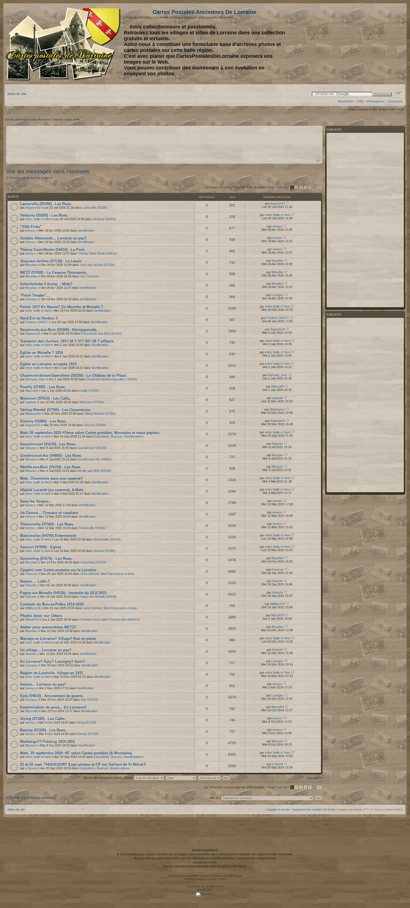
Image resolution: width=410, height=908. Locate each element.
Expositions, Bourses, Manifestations (119, 436)
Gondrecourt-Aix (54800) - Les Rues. (51, 455)
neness (30, 230)
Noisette (31, 448)
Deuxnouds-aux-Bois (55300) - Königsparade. (58, 330)
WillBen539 (32, 608)
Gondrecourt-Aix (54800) (95, 459)
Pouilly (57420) (89, 390)
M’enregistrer (376, 101)
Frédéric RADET (36, 322)
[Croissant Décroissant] (214, 777)
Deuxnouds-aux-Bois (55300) (101, 333)
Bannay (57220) (87, 734)
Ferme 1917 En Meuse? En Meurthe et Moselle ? (61, 307)
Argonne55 (32, 207)
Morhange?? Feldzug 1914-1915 (47, 741)
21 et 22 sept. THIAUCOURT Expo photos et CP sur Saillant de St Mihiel (81, 764)
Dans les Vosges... (36, 501)
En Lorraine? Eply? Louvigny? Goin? (52, 661)
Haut (318, 160)
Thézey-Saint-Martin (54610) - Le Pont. (52, 250)
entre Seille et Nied (37, 219)
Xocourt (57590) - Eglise (40, 547)
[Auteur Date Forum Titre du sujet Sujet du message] (181, 777)
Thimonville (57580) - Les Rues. (47, 524)
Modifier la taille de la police (398, 92)
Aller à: (214, 797)
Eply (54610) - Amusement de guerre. (52, 696)
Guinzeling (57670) (93, 562)
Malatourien (33, 413)
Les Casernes (89, 276)
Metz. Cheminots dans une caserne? (51, 478)
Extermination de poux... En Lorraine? (53, 707)
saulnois (31, 402)
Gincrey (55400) (95, 425)
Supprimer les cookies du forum (313, 809)
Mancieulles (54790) (107, 539)
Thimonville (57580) (92, 528)
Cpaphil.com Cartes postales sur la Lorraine (58, 570)
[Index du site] (64, 44)
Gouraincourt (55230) (92, 448)
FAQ (360, 101)
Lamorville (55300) (94, 207)
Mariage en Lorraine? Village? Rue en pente (58, 638)
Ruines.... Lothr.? (35, 581)
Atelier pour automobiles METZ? (48, 627)
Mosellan (31, 264)
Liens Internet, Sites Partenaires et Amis (107, 573)
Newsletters (346, 101)
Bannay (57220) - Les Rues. (43, 730)
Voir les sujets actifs (67, 119)
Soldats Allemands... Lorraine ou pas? (53, 238)
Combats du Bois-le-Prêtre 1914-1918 (51, 604)
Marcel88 (31, 390)
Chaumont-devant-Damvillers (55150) (111, 379)
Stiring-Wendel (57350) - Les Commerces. (55, 410)
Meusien (31, 459)
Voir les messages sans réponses (28, 119)
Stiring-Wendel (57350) (100, 413)
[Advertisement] (358, 44)
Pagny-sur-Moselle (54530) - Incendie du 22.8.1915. (63, 593)
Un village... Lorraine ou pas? (45, 650)
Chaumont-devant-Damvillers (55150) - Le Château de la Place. (73, 375)
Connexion (395, 101)
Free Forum (218, 878)
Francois (31, 573)
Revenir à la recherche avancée (31, 177)
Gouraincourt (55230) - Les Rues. (48, 444)
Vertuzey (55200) (104, 219)
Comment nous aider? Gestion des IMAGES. (109, 619)
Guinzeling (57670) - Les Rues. (46, 558)
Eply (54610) (89, 699)
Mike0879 (31, 619)
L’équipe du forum (278, 809)
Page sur (277, 187)
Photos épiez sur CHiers (41, 616)
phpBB (192, 875)
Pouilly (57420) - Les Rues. (43, 387)
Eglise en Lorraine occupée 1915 (48, 364)
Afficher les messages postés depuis (108, 777)
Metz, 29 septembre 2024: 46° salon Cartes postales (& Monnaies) (76, 753)
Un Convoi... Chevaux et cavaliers (49, 513)
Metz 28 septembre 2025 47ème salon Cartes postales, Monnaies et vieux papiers (89, 433)
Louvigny (31, 299)
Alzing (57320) (86, 722)
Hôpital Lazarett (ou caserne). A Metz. (52, 490)
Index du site (17, 93)
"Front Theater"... (35, 295)
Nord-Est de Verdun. (37, 318)
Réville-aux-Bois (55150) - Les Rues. (50, 467)
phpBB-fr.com (214, 886)
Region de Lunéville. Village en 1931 (51, 673)
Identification (86, 230)
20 (319, 187)
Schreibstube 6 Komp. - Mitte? (46, 284)
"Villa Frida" (30, 227)
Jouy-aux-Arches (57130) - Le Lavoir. (51, 261)
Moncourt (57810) (91, 402)
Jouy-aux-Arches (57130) (97, 264)
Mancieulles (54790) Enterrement (48, 536)
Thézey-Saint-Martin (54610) (97, 253)
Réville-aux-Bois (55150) (94, 470)
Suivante (313, 778)
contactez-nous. (205, 862)
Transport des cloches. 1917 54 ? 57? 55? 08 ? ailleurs (67, 341)
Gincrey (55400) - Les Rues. (43, 421)
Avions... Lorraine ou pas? (43, 684)
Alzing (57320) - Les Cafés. (43, 719)
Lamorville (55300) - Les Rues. (46, 204)
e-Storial (31, 768)
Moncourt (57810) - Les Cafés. (45, 398)
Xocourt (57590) (104, 551)
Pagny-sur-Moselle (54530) (98, 596)
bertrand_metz (35, 379)
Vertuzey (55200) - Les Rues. (44, 215)
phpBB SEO (205, 889)
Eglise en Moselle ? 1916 (41, 352)
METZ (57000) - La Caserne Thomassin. (53, 272)
